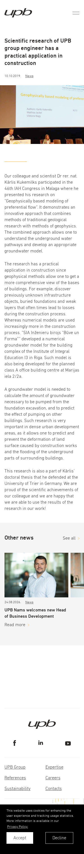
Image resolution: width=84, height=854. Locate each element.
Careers (52, 777)
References (15, 777)
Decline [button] (59, 837)
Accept (19, 837)
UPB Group (15, 767)
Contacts (53, 788)
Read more (14, 624)
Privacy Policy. (17, 826)
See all (69, 538)
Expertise (54, 767)
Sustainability (17, 788)
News (29, 76)
